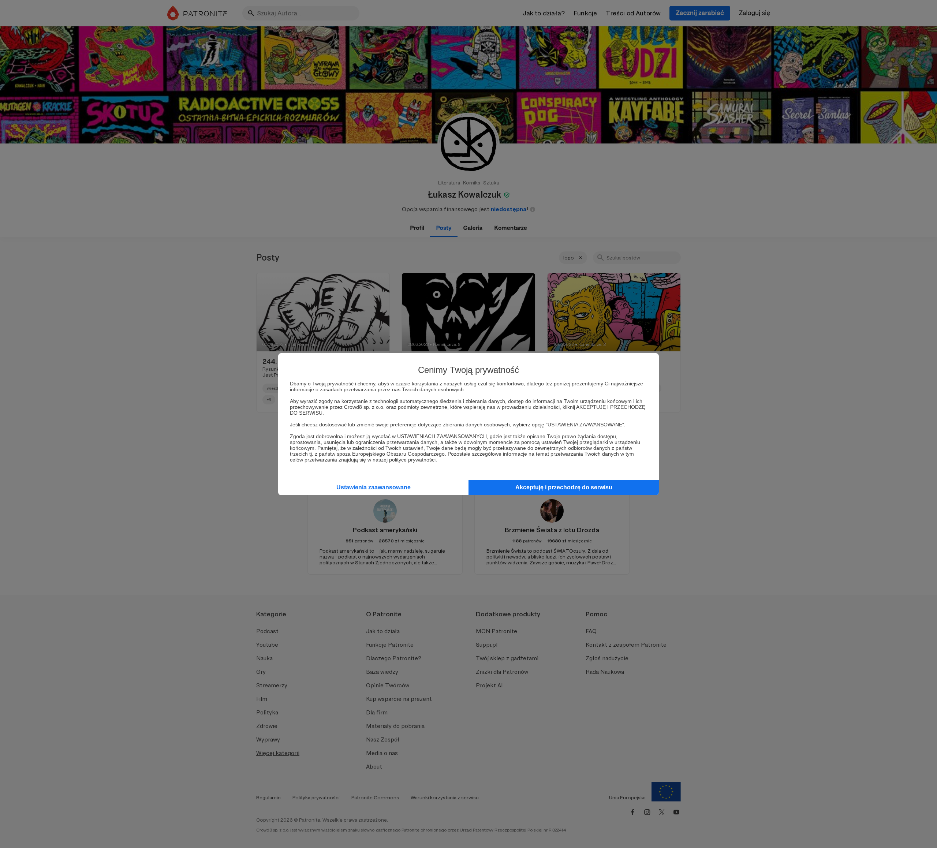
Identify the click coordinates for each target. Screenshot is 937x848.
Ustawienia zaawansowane (373, 487)
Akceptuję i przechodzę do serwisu (563, 487)
